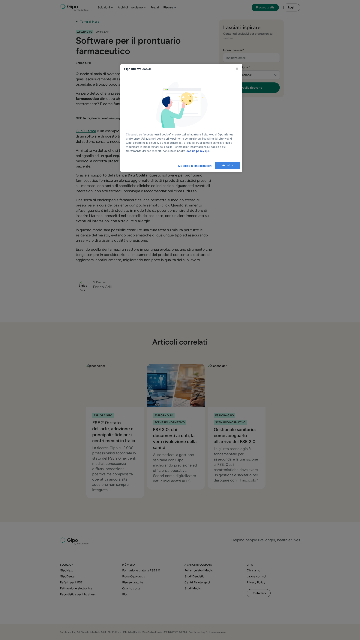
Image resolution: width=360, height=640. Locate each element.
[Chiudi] (237, 68)
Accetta (227, 165)
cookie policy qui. (198, 151)
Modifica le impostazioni (195, 165)
